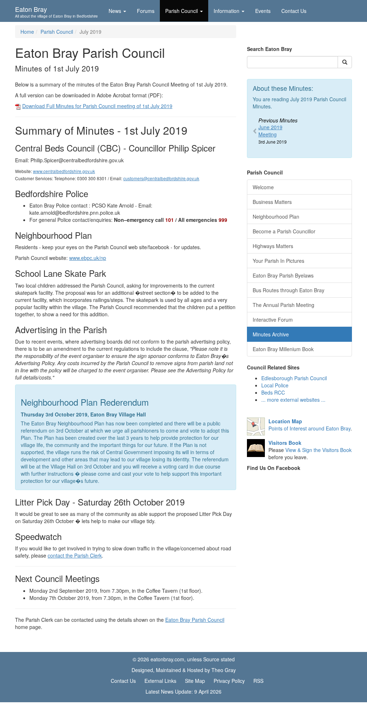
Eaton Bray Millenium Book (283, 349)
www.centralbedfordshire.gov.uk (64, 171)
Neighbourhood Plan (276, 216)
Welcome (263, 187)
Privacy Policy (229, 680)
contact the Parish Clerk (75, 555)
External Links (160, 680)
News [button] (115, 10)
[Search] (345, 62)
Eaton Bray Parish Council (194, 619)
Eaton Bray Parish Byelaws (283, 275)
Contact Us (293, 10)
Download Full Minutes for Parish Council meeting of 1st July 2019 (97, 105)
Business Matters (272, 201)
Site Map (195, 680)
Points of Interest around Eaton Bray (309, 425)
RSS (258, 680)
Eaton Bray (56, 11)
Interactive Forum (273, 319)
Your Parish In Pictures (278, 260)
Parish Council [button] (181, 10)
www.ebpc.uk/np (87, 257)
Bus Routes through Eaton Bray (288, 290)
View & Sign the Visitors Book (318, 449)
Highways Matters (273, 246)
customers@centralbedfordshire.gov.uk (161, 178)
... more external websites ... (293, 399)
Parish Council (56, 31)
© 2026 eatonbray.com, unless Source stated (184, 659)
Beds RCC (273, 392)
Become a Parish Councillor (284, 231)
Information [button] (226, 10)
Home (27, 31)
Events (263, 10)
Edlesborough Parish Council (294, 378)
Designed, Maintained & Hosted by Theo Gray (184, 670)
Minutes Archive (271, 334)
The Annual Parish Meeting (283, 304)
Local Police (275, 385)
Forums (145, 10)
